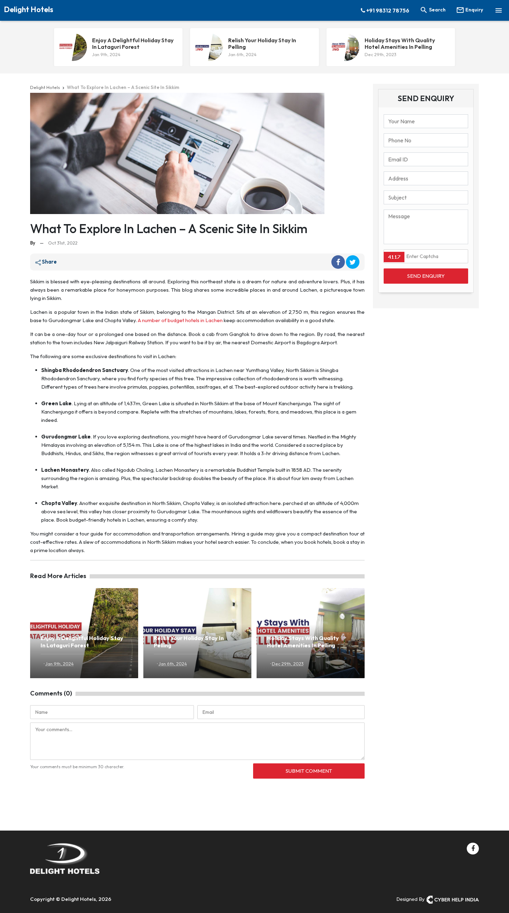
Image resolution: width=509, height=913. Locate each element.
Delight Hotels (28, 9)
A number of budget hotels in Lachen (180, 320)
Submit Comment (309, 771)
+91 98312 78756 (387, 10)
